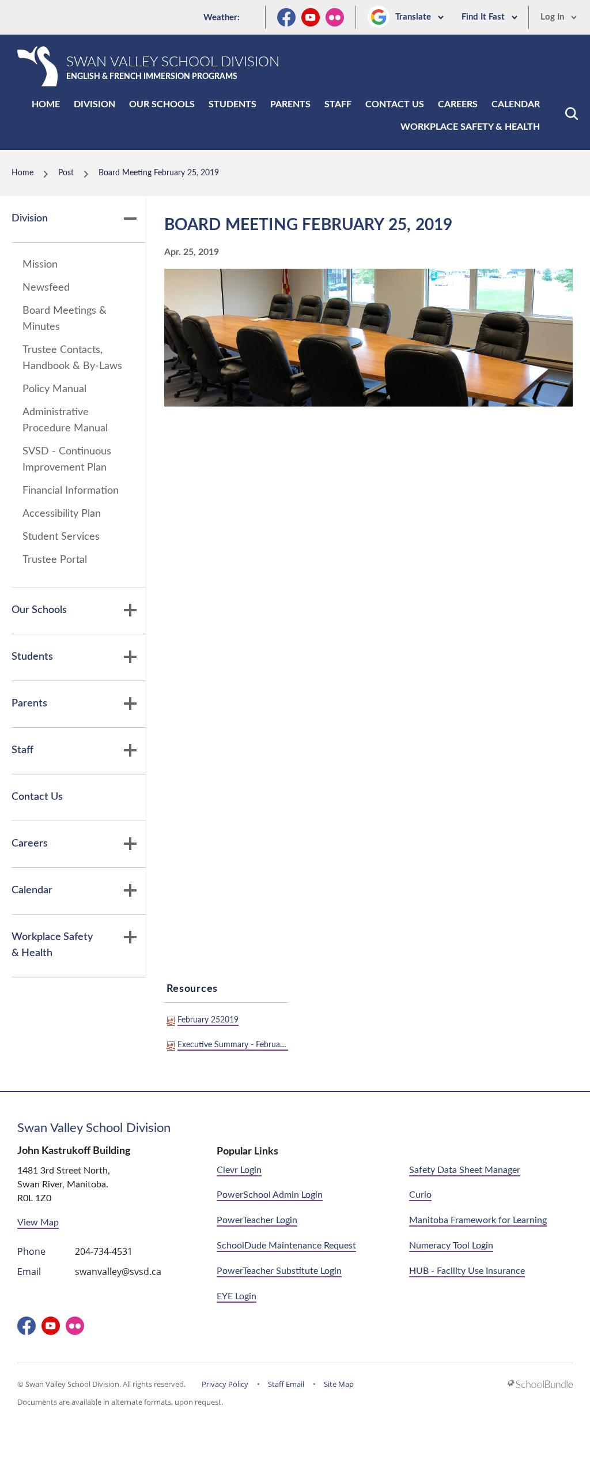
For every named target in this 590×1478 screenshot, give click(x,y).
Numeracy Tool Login (451, 1245)
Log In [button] (553, 17)
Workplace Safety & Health (470, 126)
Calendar (515, 104)
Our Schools (162, 104)
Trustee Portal (54, 560)
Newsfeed (46, 288)
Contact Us (394, 104)
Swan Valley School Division (94, 1128)
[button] (571, 113)
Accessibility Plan (61, 514)
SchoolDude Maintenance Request (286, 1245)
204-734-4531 (104, 1251)
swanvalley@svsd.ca (118, 1271)
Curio (420, 1194)
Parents (290, 104)
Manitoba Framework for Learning (478, 1220)
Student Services (61, 537)
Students (232, 104)
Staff (337, 104)
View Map (38, 1222)
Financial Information (70, 491)
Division (94, 104)
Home (46, 104)
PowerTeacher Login (257, 1220)
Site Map (339, 1384)
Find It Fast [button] (484, 17)
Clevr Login (239, 1170)
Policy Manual (54, 389)
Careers (458, 104)
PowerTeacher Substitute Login (279, 1271)
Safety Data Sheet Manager (464, 1170)
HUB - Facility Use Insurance (467, 1271)
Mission (40, 265)
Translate (414, 17)
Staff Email (286, 1384)
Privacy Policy (225, 1384)
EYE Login (236, 1296)
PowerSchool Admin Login (270, 1194)
